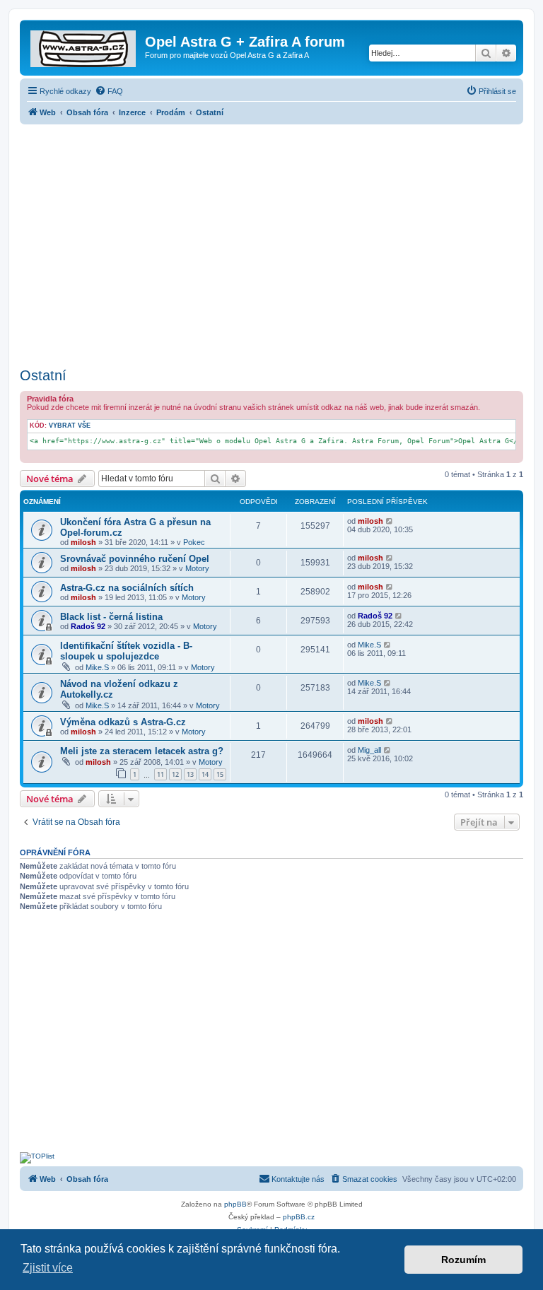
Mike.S (97, 667)
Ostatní (43, 375)
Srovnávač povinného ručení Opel (134, 558)
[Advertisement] (271, 242)
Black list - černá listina (111, 616)
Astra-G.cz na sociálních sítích (127, 587)
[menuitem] (109, 91)
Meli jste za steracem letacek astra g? (141, 751)
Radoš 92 (88, 626)
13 (190, 774)
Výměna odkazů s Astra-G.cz (123, 722)
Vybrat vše (69, 425)
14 (205, 774)
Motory (197, 568)
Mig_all (369, 750)
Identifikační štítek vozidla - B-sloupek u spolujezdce (126, 651)
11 (160, 774)
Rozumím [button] (463, 1259)
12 (175, 774)
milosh (83, 542)
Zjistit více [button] (48, 1268)
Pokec (194, 542)
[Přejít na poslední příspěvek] (390, 521)
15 (219, 774)
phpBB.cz (299, 1217)
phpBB (235, 1204)
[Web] (84, 46)
